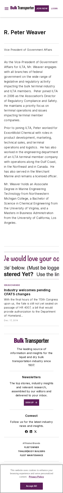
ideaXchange (12, 285)
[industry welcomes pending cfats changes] (31, 265)
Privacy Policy (36, 477)
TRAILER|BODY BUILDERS (31, 451)
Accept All (31, 486)
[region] (31, 478)
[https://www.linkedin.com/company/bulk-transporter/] (31, 431)
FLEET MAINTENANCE (31, 455)
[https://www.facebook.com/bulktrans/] (26, 431)
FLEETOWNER (31, 447)
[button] (6, 8)
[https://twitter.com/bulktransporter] (35, 431)
